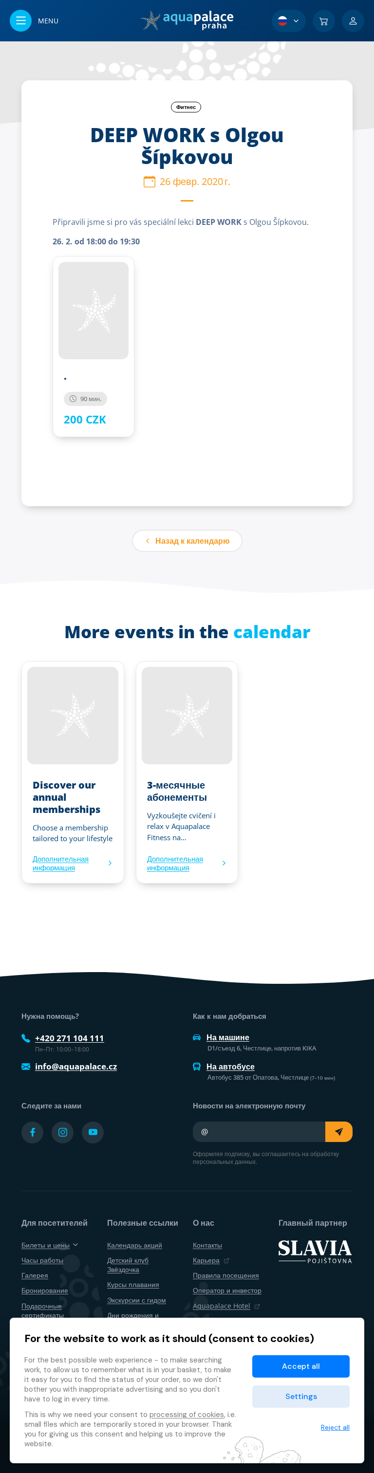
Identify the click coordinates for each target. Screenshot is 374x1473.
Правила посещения (226, 1275)
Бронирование (44, 1290)
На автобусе (230, 1066)
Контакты (207, 1245)
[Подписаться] (339, 1132)
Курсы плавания (133, 1284)
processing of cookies (187, 1414)
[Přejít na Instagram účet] (63, 1132)
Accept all (301, 1366)
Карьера (206, 1260)
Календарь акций (134, 1245)
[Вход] (353, 21)
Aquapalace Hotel (221, 1305)
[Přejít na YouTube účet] (93, 1132)
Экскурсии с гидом (136, 1300)
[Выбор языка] (289, 21)
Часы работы (42, 1260)
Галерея (34, 1275)
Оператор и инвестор (227, 1290)
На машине (227, 1037)
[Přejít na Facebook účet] (32, 1132)
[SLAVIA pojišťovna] (315, 1251)
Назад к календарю (192, 540)
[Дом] (186, 20)
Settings (301, 1396)
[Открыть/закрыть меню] (34, 21)
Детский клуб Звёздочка (128, 1264)
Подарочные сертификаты (42, 1310)
